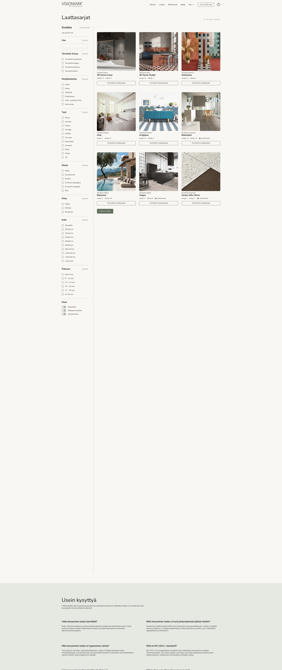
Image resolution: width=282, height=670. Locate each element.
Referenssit (172, 4)
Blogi (183, 4)
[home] (72, 4)
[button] (191, 5)
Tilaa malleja (206, 5)
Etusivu (153, 4)
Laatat (162, 4)
